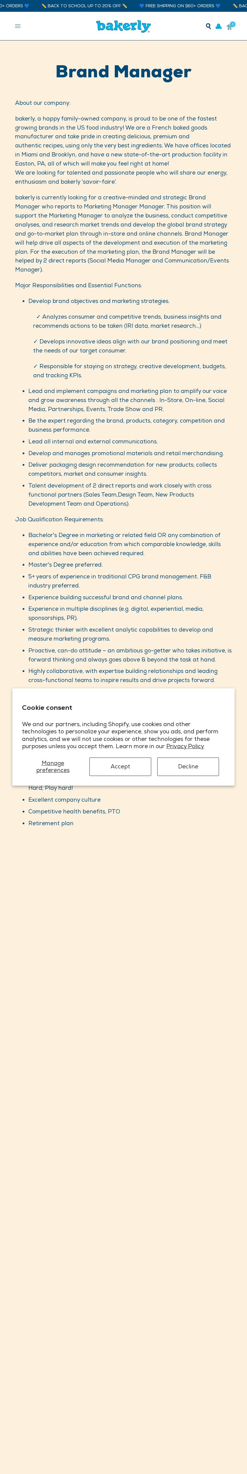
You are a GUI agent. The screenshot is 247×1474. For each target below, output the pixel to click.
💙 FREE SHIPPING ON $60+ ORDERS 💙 (170, 6)
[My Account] (219, 26)
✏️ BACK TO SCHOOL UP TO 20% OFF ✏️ (74, 6)
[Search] (208, 26)
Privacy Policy (185, 746)
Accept (120, 766)
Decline (188, 766)
